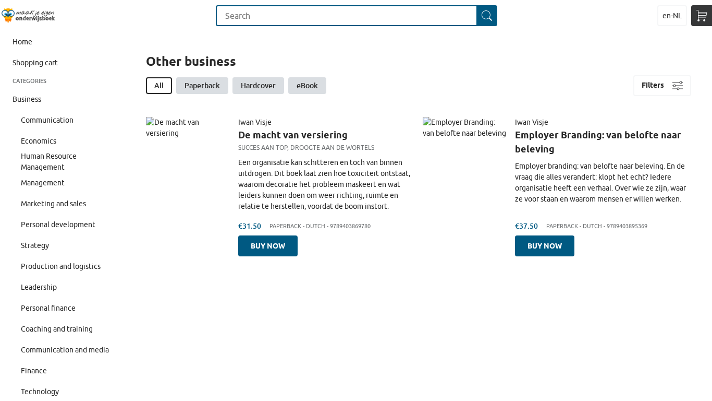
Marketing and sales (53, 203)
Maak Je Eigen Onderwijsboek (28, 15)
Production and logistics (61, 266)
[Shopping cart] (701, 15)
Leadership (39, 287)
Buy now (268, 246)
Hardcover (258, 85)
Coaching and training (57, 329)
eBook (307, 85)
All (159, 85)
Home (22, 42)
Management (43, 183)
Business (27, 99)
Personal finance (48, 308)
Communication (47, 120)
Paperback (202, 85)
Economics (38, 141)
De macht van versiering (293, 134)
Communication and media (65, 350)
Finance (34, 371)
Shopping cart (35, 62)
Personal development (58, 224)
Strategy (35, 245)
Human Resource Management (49, 161)
